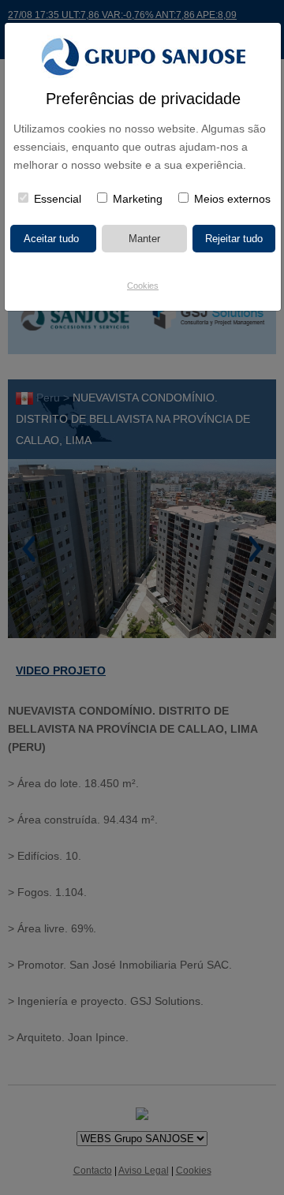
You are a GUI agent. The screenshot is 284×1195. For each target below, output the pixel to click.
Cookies (143, 285)
